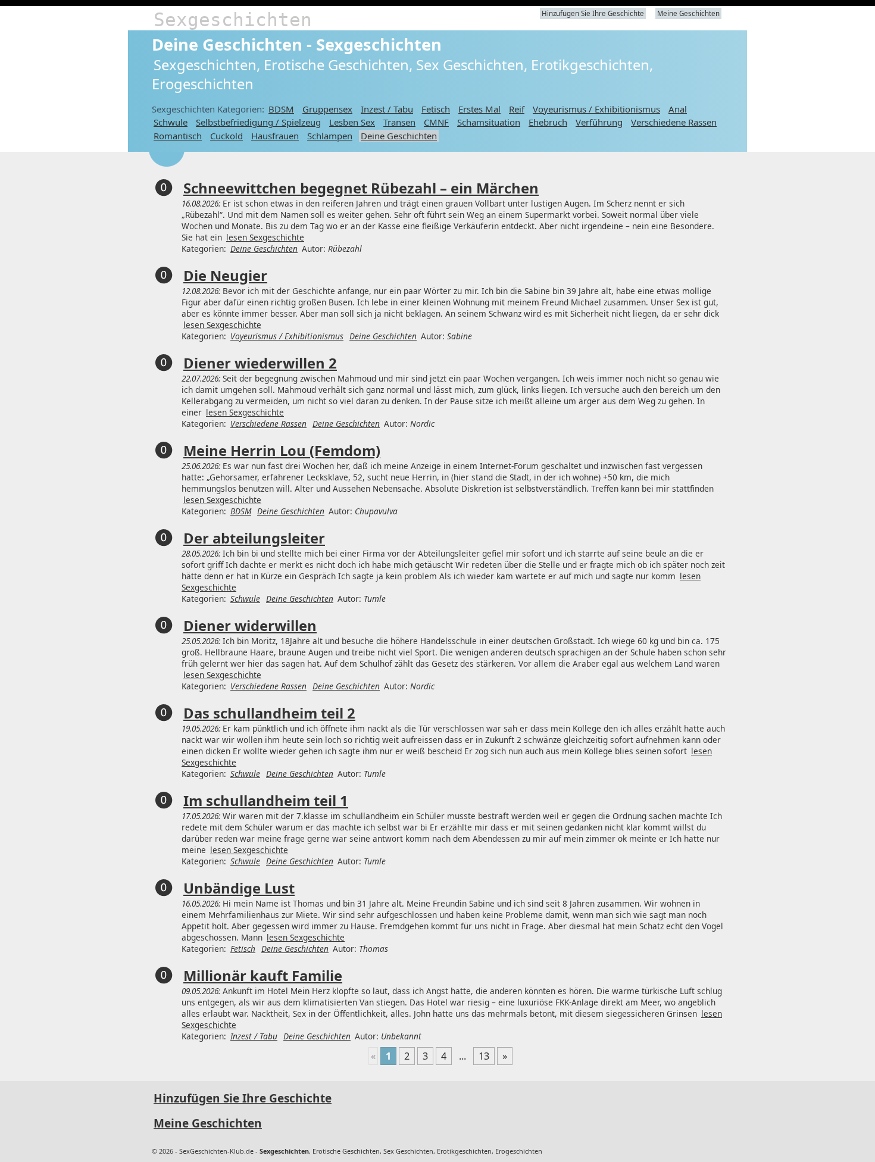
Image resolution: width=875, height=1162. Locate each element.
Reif (516, 109)
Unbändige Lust (239, 888)
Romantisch (178, 136)
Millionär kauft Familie (262, 975)
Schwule (171, 122)
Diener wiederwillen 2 (260, 363)
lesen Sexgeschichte (265, 237)
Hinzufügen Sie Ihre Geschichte (593, 13)
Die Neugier (225, 275)
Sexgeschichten (233, 19)
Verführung (599, 122)
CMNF (436, 122)
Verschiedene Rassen (674, 122)
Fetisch (435, 109)
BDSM (281, 109)
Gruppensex (327, 109)
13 (484, 1056)
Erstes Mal (479, 109)
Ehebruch (548, 122)
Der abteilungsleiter (254, 538)
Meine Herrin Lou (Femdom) (281, 450)
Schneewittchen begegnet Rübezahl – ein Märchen (361, 188)
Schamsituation (488, 122)
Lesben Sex (352, 122)
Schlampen (329, 136)
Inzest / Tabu (387, 109)
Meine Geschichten (688, 13)
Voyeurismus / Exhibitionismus (596, 109)
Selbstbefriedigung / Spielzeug (258, 122)
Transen (399, 122)
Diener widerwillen (250, 625)
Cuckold (226, 136)
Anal (677, 109)
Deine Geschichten (399, 136)
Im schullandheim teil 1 (265, 800)
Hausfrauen (275, 136)
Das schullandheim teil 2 (269, 713)
